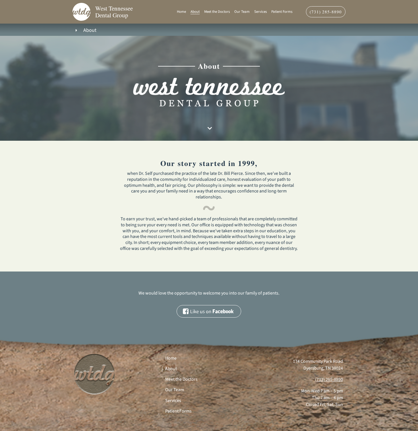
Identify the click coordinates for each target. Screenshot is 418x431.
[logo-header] (81, 5)
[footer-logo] (95, 353)
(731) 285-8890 (329, 379)
